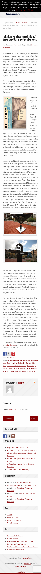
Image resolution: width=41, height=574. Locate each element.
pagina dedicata (10, 345)
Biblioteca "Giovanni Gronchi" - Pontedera (22, 547)
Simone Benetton (14, 371)
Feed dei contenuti (13, 517)
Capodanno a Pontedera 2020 (17, 447)
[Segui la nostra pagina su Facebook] (5, 436)
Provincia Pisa (20, 368)
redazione (15, 45)
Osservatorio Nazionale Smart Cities (20, 541)
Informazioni (20, 10)
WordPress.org (12, 523)
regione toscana (31, 368)
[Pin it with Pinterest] (13, 354)
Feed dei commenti (14, 520)
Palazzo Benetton (9, 368)
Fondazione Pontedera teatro (16, 366)
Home (17, 22)
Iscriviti (34, 382)
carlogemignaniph (13, 485)
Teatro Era (24, 371)
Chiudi (30, 10)
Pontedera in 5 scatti (24, 482)
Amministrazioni (13, 360)
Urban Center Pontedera (15, 549)
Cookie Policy (21, 572)
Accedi (9, 514)
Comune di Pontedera (15, 536)
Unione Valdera (12, 538)
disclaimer (23, 566)
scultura (5, 371)
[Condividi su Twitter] (9, 354)
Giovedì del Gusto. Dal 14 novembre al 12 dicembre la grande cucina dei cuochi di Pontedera (22, 453)
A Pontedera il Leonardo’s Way (18, 469)
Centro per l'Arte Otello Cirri (16, 363)
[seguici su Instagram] (13, 436)
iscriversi (12, 409)
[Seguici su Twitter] (9, 436)
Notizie (24, 22)
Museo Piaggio (31, 366)
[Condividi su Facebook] (5, 354)
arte (21, 360)
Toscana (32, 371)
